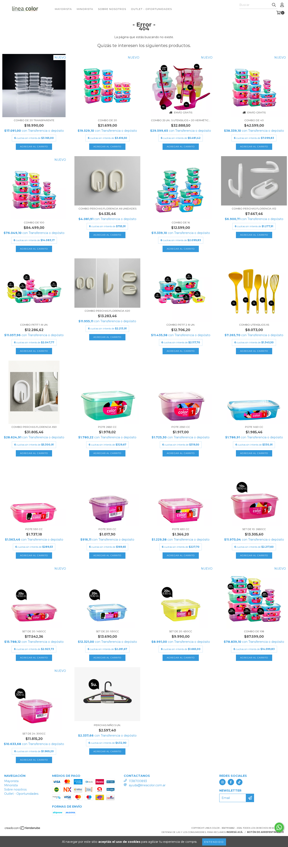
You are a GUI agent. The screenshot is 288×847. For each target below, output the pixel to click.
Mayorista (63, 9)
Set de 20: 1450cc (34, 631)
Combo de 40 (254, 120)
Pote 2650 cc (107, 426)
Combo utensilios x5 (254, 324)
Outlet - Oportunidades (151, 9)
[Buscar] (274, 5)
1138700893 (138, 781)
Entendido (214, 841)
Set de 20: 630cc (180, 631)
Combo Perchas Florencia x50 (34, 426)
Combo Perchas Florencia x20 (107, 310)
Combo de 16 (181, 222)
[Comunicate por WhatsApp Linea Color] (279, 827)
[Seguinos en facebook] (231, 782)
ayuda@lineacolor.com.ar (147, 785)
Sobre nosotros (112, 9)
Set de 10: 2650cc (254, 529)
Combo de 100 (34, 222)
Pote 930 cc (34, 529)
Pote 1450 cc (254, 426)
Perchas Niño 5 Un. (107, 725)
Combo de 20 (107, 120)
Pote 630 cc (180, 529)
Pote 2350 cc (180, 426)
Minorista (85, 9)
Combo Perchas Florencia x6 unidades (107, 208)
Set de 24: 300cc (34, 733)
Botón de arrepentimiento (265, 832)
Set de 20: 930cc (107, 631)
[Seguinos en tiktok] (239, 782)
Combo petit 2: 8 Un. (180, 324)
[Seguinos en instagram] (222, 782)
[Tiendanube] (22, 829)
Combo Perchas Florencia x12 (254, 208)
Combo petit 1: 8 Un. (34, 324)
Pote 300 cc (107, 529)
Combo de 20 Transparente (34, 120)
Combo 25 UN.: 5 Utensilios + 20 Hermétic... (180, 120)
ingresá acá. (234, 832)
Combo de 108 (254, 631)
